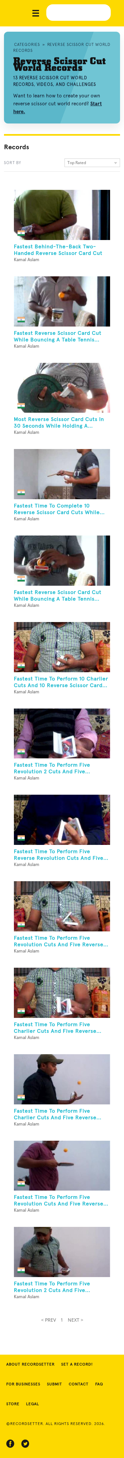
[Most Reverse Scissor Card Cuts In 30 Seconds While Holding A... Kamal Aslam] (62, 388)
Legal (32, 1404)
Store (13, 1404)
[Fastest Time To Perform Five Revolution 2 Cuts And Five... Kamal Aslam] (62, 733)
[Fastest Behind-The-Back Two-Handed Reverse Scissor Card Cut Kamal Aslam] (62, 215)
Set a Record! (77, 1365)
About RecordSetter (30, 1365)
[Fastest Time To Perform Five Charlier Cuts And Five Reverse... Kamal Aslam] (62, 992)
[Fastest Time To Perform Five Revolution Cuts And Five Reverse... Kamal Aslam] (62, 906)
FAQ (99, 1384)
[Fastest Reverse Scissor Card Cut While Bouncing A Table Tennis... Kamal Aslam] (62, 301)
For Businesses (23, 1384)
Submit (54, 1384)
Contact (79, 1384)
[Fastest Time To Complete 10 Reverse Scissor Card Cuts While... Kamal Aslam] (62, 474)
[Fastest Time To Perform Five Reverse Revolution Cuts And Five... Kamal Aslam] (62, 819)
